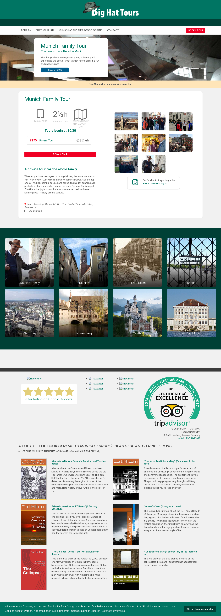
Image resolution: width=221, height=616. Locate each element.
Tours (25, 30)
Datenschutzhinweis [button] (113, 611)
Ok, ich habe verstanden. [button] (200, 609)
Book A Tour (60, 154)
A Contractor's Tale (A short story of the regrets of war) (171, 552)
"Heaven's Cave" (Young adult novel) (163, 506)
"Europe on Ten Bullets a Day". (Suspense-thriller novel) (170, 462)
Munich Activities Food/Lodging (80, 30)
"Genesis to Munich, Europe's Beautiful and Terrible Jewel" (78, 462)
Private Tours (54, 70)
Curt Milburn (45, 30)
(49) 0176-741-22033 (189, 438)
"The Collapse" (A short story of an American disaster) (75, 552)
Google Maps (35, 211)
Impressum (76, 611)
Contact (113, 30)
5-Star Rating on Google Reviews (47, 399)
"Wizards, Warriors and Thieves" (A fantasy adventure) (74, 507)
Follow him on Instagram (155, 183)
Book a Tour (195, 30)
